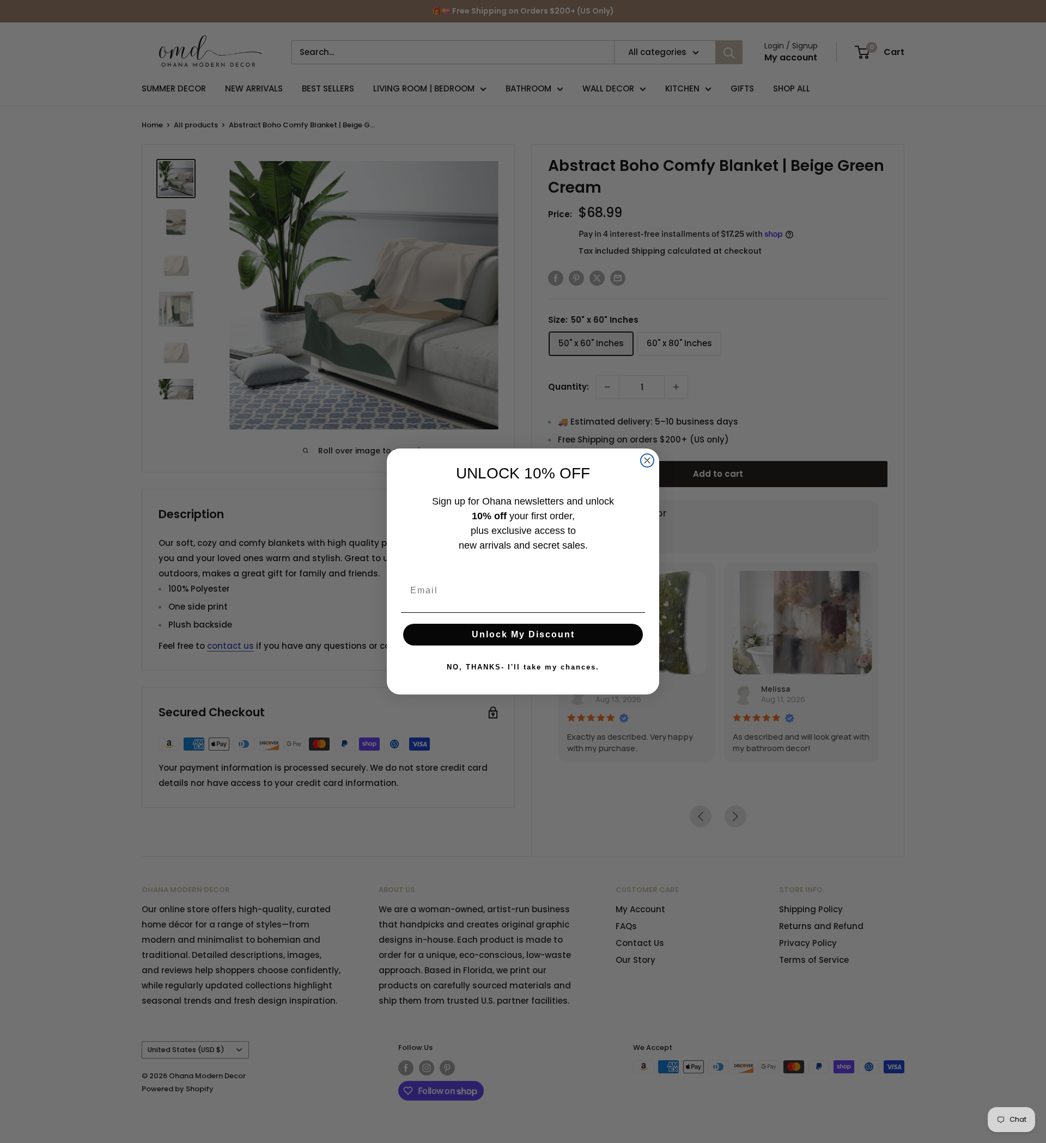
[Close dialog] (647, 460)
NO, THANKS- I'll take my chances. (523, 667)
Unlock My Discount (523, 634)
